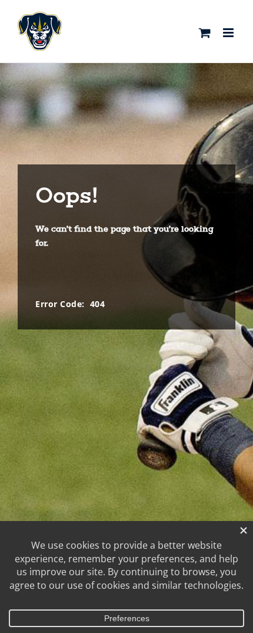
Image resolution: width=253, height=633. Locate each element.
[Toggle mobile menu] (229, 33)
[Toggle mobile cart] (205, 33)
